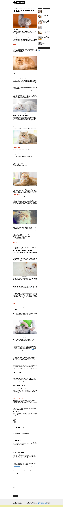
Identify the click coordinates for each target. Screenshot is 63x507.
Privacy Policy (39, 50)
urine (28, 300)
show (19, 29)
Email (14, 487)
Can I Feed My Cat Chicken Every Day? (45, 37)
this (30, 287)
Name (14, 484)
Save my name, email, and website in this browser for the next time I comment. (24, 494)
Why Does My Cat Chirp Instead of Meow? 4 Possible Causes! (46, 27)
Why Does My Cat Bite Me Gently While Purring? (46, 32)
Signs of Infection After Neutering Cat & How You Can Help (46, 21)
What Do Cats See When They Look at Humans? (45, 16)
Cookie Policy (39, 51)
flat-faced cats (19, 123)
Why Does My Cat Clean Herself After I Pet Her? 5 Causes (46, 11)
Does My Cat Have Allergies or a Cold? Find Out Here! (46, 43)
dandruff (33, 349)
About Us (39, 49)
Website (14, 490)
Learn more (34, 8)
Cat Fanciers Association (17, 466)
